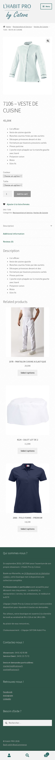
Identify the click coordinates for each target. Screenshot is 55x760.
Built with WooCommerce (15, 744)
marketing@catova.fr (13, 666)
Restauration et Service (22, 26)
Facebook (7, 692)
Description (8, 225)
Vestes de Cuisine (41, 26)
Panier (42, 753)
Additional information (13, 233)
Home (8, 26)
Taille (5, 181)
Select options (27, 372)
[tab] (27, 226)
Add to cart (22, 194)
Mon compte (9, 755)
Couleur (6, 172)
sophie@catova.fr (11, 669)
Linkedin (7, 699)
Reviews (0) (8, 241)
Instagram (8, 695)
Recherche (27, 755)
